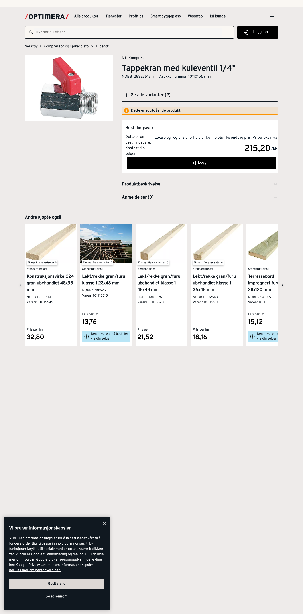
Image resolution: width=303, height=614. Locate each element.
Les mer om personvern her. (38, 570)
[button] (200, 95)
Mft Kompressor (135, 58)
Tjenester (114, 16)
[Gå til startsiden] (47, 16)
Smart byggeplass (165, 16)
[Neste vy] (20, 285)
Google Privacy (28, 565)
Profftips (136, 16)
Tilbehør (102, 46)
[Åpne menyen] (272, 16)
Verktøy (31, 46)
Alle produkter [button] (86, 16)
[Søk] (29, 32)
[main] (57, 563)
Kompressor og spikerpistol (66, 46)
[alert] (200, 111)
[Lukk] (104, 523)
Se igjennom (57, 596)
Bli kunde (218, 16)
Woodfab (195, 16)
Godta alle (57, 584)
